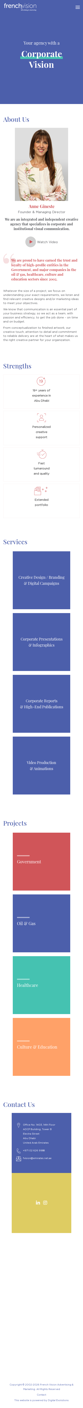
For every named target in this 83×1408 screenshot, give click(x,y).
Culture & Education (37, 1047)
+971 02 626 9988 (34, 1150)
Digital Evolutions (58, 1400)
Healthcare (27, 985)
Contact (41, 1395)
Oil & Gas (26, 923)
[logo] (37, 7)
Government (29, 861)
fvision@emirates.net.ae (37, 1158)
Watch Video (47, 242)
